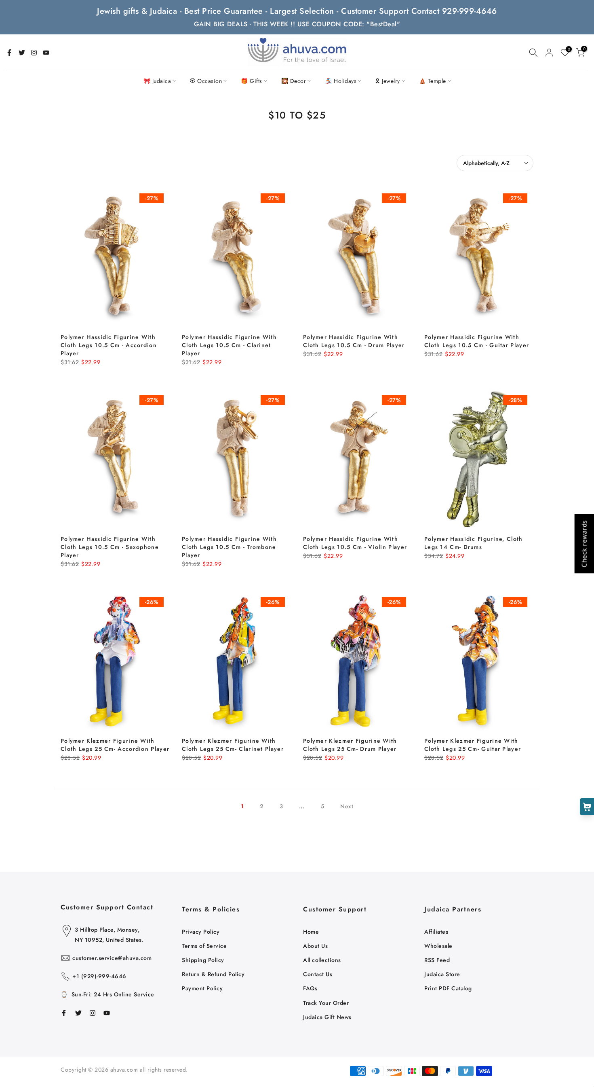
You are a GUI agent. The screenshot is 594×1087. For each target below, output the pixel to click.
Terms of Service (204, 946)
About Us (315, 946)
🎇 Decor (293, 81)
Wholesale (438, 946)
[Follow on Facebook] (9, 52)
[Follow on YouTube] (46, 52)
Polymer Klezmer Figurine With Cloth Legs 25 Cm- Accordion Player (115, 745)
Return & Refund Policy (213, 974)
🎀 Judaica (157, 81)
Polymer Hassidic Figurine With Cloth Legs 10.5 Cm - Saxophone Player (110, 547)
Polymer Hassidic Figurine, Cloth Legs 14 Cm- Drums (473, 543)
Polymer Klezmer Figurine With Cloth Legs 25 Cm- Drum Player (350, 745)
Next (346, 806)
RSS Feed (437, 960)
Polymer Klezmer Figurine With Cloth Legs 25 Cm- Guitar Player (472, 745)
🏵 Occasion (206, 81)
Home (311, 932)
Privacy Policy (200, 932)
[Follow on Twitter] (22, 52)
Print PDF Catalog (448, 988)
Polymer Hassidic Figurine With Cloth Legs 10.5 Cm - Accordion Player (109, 345)
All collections (322, 960)
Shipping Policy (203, 960)
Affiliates (436, 932)
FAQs (310, 988)
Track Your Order (326, 1003)
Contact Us (317, 974)
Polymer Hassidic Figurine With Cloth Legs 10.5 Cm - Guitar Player (476, 341)
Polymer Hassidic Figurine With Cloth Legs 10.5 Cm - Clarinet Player (229, 345)
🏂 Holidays (340, 81)
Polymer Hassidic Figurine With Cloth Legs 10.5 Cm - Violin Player (355, 543)
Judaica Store (442, 974)
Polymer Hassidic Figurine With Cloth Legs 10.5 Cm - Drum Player (354, 341)
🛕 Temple (432, 81)
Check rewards (583, 543)
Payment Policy (202, 988)
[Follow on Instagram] (34, 52)
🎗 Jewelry (387, 81)
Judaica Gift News (327, 1017)
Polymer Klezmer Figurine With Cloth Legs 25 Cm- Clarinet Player (233, 745)
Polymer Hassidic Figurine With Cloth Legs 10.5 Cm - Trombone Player (229, 547)
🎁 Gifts (251, 81)
